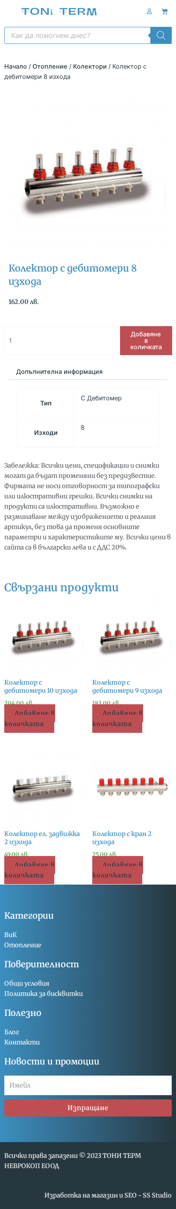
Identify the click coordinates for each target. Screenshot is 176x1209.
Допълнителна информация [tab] (59, 372)
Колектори (90, 66)
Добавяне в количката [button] (29, 718)
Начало (15, 66)
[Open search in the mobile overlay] (88, 35)
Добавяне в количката (146, 340)
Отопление (49, 66)
